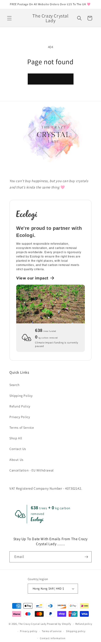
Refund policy (83, 623)
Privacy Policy (19, 417)
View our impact (32, 278)
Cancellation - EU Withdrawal (31, 470)
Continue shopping (50, 79)
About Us (16, 460)
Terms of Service (21, 427)
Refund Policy (19, 406)
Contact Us (17, 449)
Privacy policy (28, 631)
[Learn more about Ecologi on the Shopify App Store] (50, 215)
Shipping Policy (21, 396)
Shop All (15, 438)
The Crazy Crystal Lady (32, 623)
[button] (9, 18)
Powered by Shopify (59, 623)
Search (14, 385)
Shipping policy (75, 631)
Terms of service (52, 631)
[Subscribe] (86, 556)
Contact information (52, 638)
